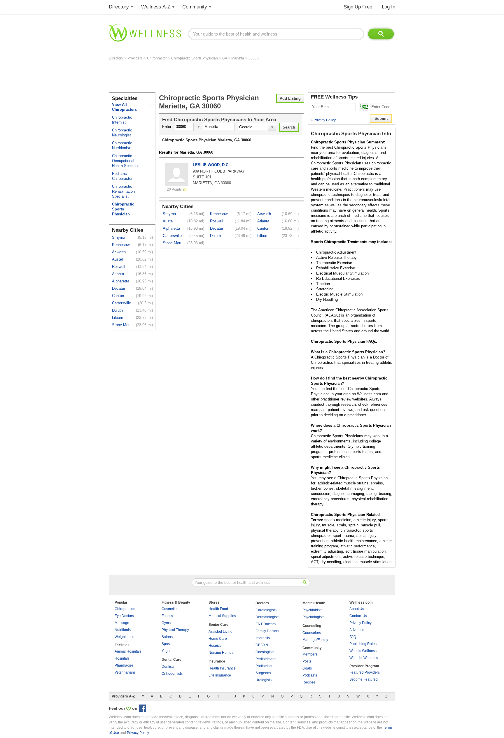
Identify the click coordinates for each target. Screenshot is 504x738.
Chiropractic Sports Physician (195, 58)
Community (194, 7)
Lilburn (117, 317)
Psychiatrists (312, 610)
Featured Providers (364, 672)
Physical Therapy (175, 630)
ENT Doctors (266, 624)
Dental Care (171, 660)
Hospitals (122, 658)
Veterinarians (125, 672)
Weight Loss (124, 637)
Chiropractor (157, 58)
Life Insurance (220, 675)
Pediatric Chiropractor (122, 176)
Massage (122, 623)
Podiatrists (264, 666)
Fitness (167, 616)
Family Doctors (267, 631)
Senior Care (218, 625)
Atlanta (118, 274)
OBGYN (262, 645)
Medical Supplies (222, 616)
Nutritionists (124, 630)
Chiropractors (125, 609)
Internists (263, 638)
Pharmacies (124, 665)
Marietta (238, 58)
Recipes (309, 682)
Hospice (215, 646)
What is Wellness (363, 651)
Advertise (356, 630)
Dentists (168, 667)
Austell (118, 259)
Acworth (119, 252)
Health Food (218, 609)
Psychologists (313, 617)
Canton (118, 296)
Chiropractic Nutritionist (122, 145)
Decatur (118, 288)
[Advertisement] (215, 76)
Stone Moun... (123, 325)
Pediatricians (266, 659)
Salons (167, 637)
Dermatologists (267, 617)
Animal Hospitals (128, 651)
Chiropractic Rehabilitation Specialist (123, 191)
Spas (166, 644)
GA (225, 58)
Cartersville (121, 303)
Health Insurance (222, 668)
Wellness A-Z (155, 7)
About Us (356, 609)
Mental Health (313, 603)
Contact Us (358, 616)
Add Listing (290, 98)
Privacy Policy (323, 120)
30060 (254, 58)
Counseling (311, 626)
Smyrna (118, 237)
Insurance (217, 661)
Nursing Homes (221, 653)
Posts (306, 661)
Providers (135, 58)
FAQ (352, 637)
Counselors (311, 633)
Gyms (166, 623)
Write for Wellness (363, 658)
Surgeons (263, 673)
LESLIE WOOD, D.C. (211, 165)
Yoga (166, 651)
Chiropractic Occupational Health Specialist (126, 161)
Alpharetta (120, 281)
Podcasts (309, 675)
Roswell (118, 266)
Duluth (117, 310)
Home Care (218, 639)
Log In (388, 7)
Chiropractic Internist (122, 119)
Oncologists (265, 652)
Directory (119, 7)
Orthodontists (172, 674)
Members (309, 654)
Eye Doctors (124, 616)
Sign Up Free (358, 7)
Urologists (264, 680)
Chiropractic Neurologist (122, 132)
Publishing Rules (363, 644)
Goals (307, 668)
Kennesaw (121, 245)
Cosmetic (169, 609)
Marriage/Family (315, 640)
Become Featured (363, 679)
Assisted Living (220, 632)
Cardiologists (266, 610)
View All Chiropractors (124, 107)
